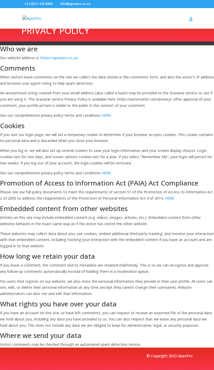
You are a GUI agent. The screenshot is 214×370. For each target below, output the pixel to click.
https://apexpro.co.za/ (59, 57)
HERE (106, 115)
